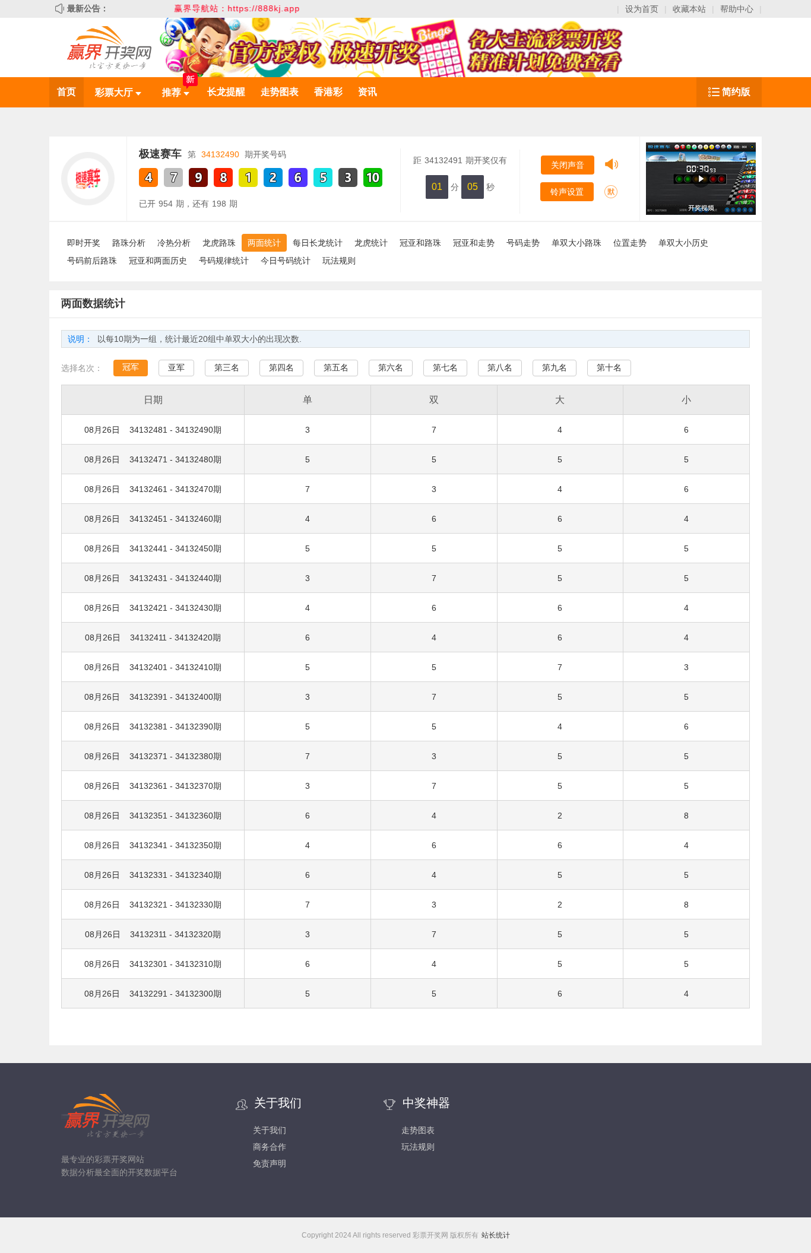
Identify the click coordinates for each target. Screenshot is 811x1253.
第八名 (499, 367)
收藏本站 (689, 9)
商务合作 (269, 1147)
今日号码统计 (286, 260)
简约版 (736, 92)
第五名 (336, 367)
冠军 (130, 367)
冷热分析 (174, 243)
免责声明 (269, 1163)
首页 (66, 92)
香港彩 (328, 92)
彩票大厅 (115, 92)
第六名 (390, 367)
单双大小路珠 (576, 243)
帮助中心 (736, 9)
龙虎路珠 (219, 243)
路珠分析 (128, 243)
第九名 (554, 367)
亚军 (176, 367)
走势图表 (280, 92)
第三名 (226, 367)
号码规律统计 (224, 260)
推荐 (172, 92)
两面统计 (264, 243)
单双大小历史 (683, 243)
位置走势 (630, 243)
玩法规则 (339, 260)
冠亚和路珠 (420, 243)
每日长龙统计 (318, 243)
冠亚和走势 (474, 243)
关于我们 (269, 1130)
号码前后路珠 (92, 260)
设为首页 (641, 9)
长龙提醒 (226, 92)
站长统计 (495, 1235)
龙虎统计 (371, 243)
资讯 (367, 92)
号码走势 (523, 243)
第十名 (609, 367)
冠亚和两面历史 (158, 260)
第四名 (281, 367)
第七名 (445, 367)
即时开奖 (83, 243)
